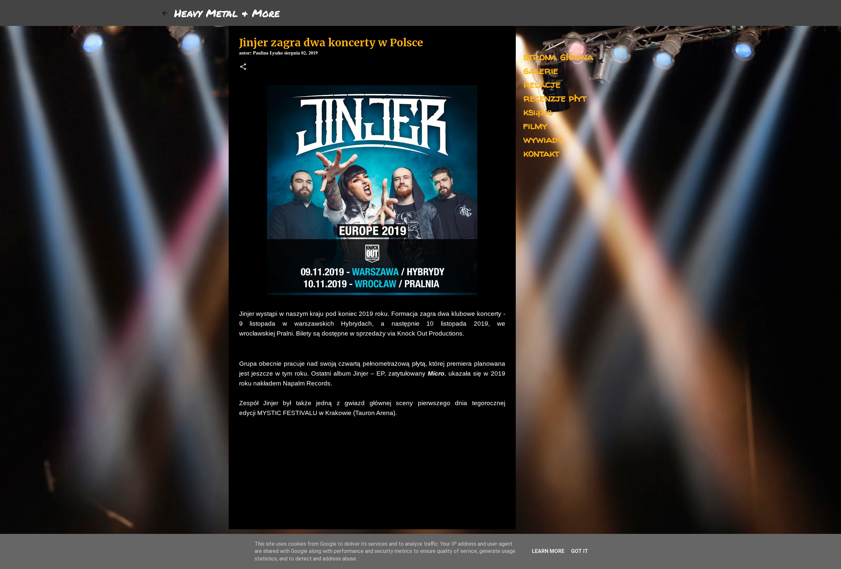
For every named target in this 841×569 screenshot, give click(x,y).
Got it (579, 551)
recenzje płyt (554, 97)
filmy (535, 125)
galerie (540, 70)
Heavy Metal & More (227, 12)
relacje (541, 84)
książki (537, 111)
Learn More (548, 551)
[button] (243, 67)
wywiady (543, 139)
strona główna (558, 56)
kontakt (541, 153)
